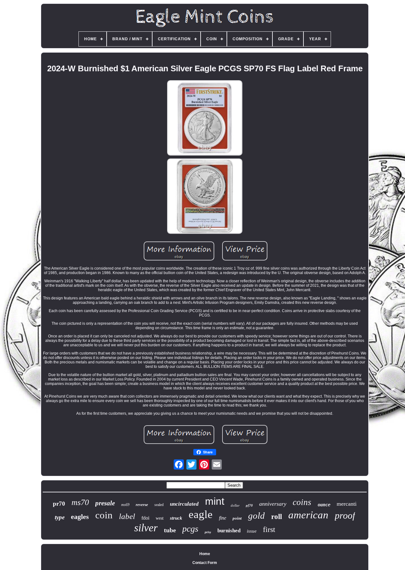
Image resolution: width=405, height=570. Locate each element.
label (127, 516)
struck (176, 518)
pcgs (190, 529)
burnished (228, 531)
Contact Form (204, 562)
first (269, 529)
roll (276, 517)
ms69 (125, 505)
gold (256, 515)
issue (252, 531)
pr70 (59, 503)
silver (146, 528)
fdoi (145, 518)
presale (105, 503)
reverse (142, 504)
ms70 (80, 502)
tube (170, 530)
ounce (324, 504)
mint (214, 501)
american (308, 515)
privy (208, 532)
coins (302, 502)
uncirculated (184, 504)
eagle (201, 514)
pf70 (249, 505)
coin (104, 515)
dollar (235, 505)
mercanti (347, 504)
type (60, 517)
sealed (159, 505)
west (160, 518)
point (237, 518)
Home (204, 554)
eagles (80, 517)
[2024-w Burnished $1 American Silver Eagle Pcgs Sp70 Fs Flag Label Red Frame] (205, 118)
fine (222, 518)
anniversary (272, 504)
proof (345, 515)
